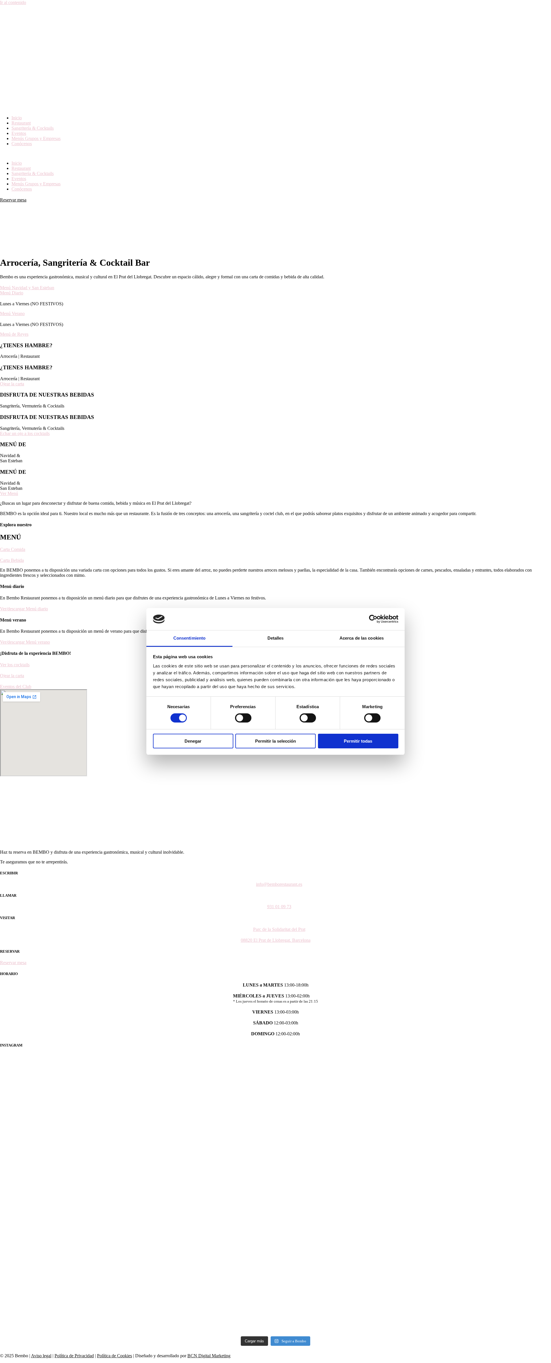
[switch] (243, 718)
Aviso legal (41, 1355)
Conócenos (21, 143)
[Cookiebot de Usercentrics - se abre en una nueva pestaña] (373, 619)
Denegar (193, 741)
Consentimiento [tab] (189, 638)
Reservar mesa (13, 199)
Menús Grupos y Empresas (36, 138)
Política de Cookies (114, 1355)
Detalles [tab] (275, 638)
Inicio (16, 117)
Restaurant (21, 123)
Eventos (18, 133)
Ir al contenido (13, 2)
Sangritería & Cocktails (32, 128)
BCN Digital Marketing (208, 1355)
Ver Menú (9, 493)
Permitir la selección (275, 741)
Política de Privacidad (74, 1355)
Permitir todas (358, 741)
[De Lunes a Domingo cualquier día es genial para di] (414, 1194)
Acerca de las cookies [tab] (361, 638)
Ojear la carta (12, 383)
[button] (275, 153)
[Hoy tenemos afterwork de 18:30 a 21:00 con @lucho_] (137, 1194)
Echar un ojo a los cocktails (25, 433)
